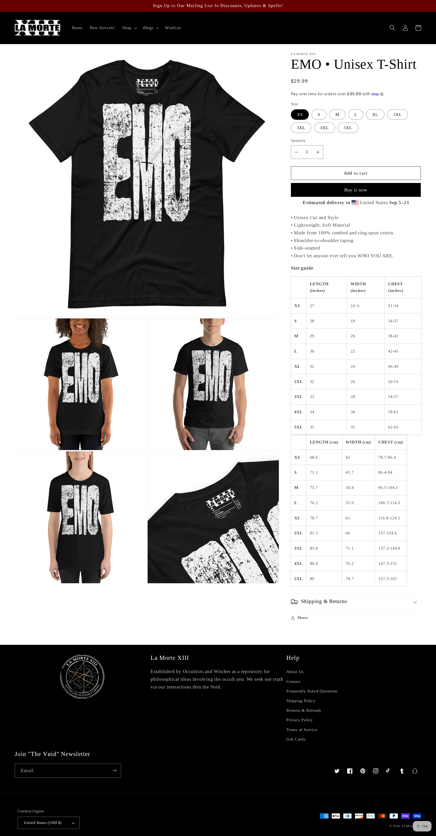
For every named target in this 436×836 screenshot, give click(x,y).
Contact (293, 681)
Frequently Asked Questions (311, 691)
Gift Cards (295, 739)
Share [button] (302, 618)
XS (300, 115)
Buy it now (355, 190)
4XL (324, 128)
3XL (301, 128)
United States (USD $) (43, 823)
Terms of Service (301, 729)
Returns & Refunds (303, 710)
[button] (129, 28)
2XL (397, 115)
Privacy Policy (299, 720)
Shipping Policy (300, 700)
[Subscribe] (114, 771)
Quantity (298, 141)
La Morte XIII (411, 826)
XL (375, 115)
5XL (348, 128)
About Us (295, 671)
